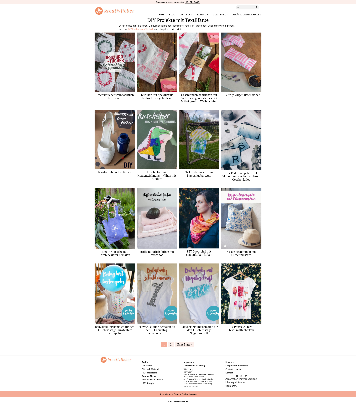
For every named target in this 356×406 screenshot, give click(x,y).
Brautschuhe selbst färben (115, 172)
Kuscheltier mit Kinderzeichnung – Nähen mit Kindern (157, 175)
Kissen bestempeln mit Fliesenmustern (241, 253)
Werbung (188, 369)
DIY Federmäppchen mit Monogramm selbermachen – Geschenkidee (241, 176)
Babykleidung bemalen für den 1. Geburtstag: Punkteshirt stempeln (114, 330)
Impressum (189, 362)
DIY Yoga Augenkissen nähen (241, 95)
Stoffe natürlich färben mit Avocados (157, 253)
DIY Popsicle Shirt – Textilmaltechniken (241, 328)
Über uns (229, 362)
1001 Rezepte (148, 383)
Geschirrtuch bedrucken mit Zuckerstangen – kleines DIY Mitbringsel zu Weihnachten (199, 98)
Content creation (233, 369)
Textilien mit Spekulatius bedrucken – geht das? (157, 96)
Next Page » (184, 344)
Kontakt (229, 373)
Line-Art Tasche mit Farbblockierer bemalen (114, 253)
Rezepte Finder (149, 376)
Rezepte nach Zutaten (152, 379)
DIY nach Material (150, 369)
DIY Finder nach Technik (141, 29)
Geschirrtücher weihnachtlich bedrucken (115, 96)
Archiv (145, 362)
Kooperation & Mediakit (236, 365)
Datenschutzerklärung (194, 365)
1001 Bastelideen (150, 373)
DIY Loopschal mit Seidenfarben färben (199, 253)
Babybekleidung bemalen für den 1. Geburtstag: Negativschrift (199, 330)
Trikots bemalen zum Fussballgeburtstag (199, 173)
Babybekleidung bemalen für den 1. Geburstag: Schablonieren (156, 330)
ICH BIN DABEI (193, 2)
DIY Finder (147, 365)
